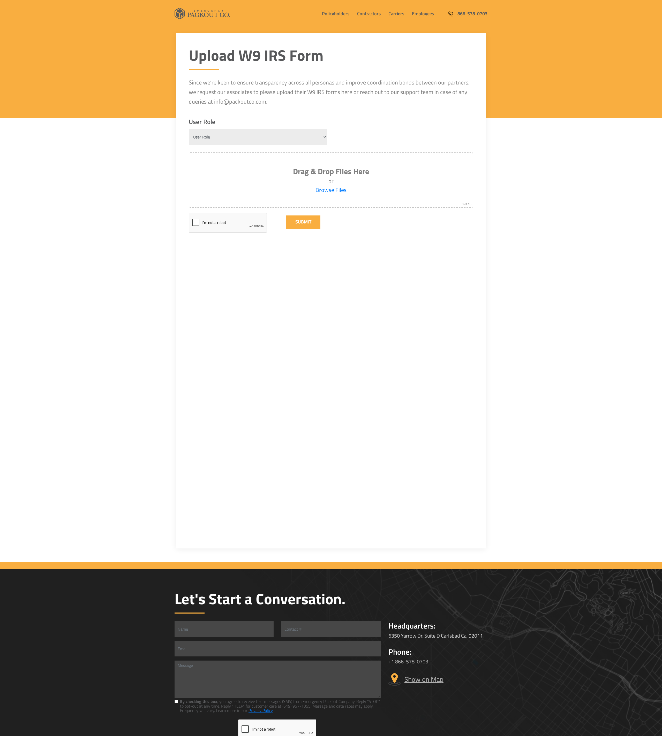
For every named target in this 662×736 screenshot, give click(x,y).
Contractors (369, 13)
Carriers (396, 13)
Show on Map (423, 679)
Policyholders (335, 13)
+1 (391, 661)
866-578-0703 (472, 14)
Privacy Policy (261, 710)
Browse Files (331, 189)
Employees (423, 13)
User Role (202, 122)
